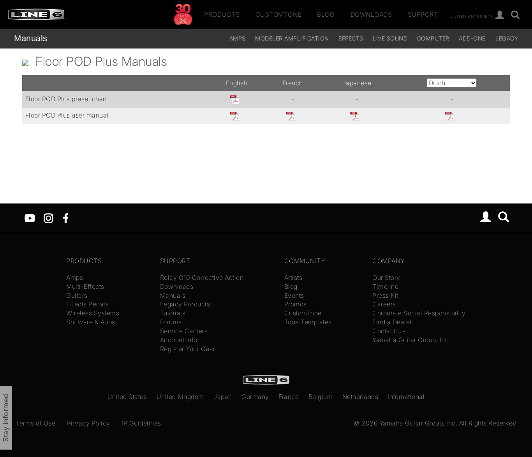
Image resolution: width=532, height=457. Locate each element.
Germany (255, 397)
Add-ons (472, 38)
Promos (295, 304)
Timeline (385, 286)
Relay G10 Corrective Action (202, 277)
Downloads (371, 14)
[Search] (515, 15)
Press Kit (385, 295)
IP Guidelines (141, 423)
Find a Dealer (392, 322)
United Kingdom (180, 397)
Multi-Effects (85, 286)
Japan (222, 397)
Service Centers (184, 331)
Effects (350, 38)
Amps (237, 38)
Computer (433, 38)
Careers (384, 304)
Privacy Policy (88, 423)
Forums (171, 322)
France (288, 397)
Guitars (77, 295)
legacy (506, 38)
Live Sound (390, 38)
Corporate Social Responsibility (419, 313)
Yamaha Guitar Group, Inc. (411, 340)
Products (222, 14)
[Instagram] (48, 217)
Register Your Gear (187, 349)
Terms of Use (35, 423)
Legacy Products (185, 304)
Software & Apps (90, 322)
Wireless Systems (92, 313)
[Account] (499, 15)
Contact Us (388, 331)
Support (423, 14)
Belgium (320, 397)
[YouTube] (29, 217)
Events (294, 295)
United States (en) (471, 16)
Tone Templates (308, 322)
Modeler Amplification (292, 38)
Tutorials (173, 313)
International (406, 397)
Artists (293, 277)
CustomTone (278, 14)
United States (127, 397)
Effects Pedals (87, 304)
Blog (326, 14)
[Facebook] (65, 217)
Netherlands (360, 397)
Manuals (31, 38)
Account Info (178, 340)
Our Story (386, 277)
